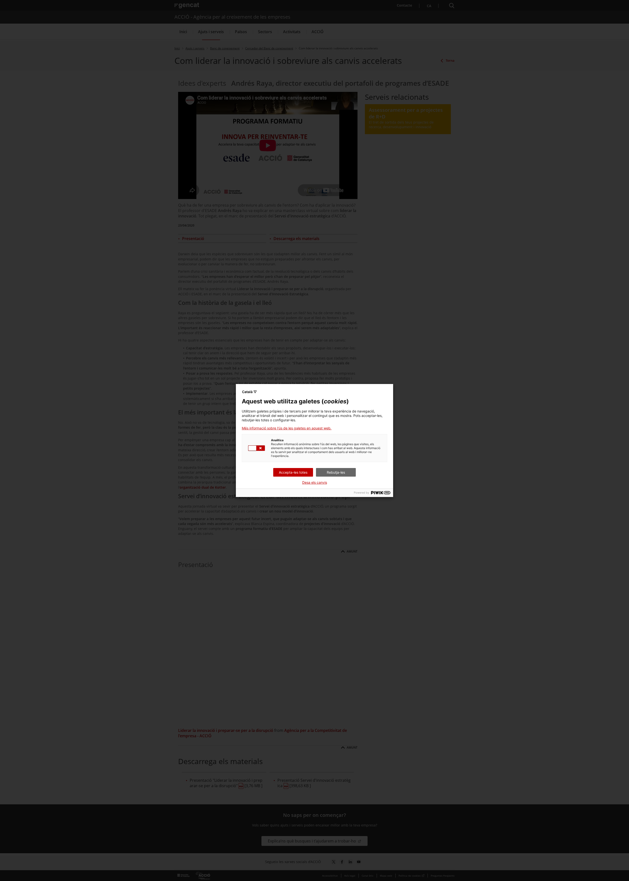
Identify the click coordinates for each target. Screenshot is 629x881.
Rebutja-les (336, 472)
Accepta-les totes (293, 472)
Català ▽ (249, 392)
